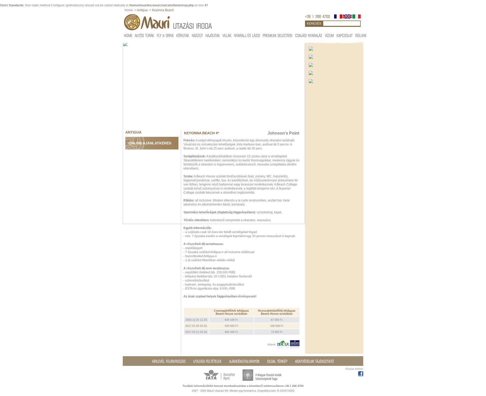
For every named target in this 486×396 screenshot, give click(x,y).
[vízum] (329, 35)
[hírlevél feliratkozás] (169, 361)
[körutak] (182, 35)
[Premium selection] (278, 35)
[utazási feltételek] (207, 361)
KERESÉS (314, 23)
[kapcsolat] (345, 35)
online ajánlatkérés (150, 143)
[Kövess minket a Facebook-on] (360, 373)
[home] (128, 35)
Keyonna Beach (163, 10)
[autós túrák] (144, 35)
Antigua (142, 10)
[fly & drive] (165, 35)
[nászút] (197, 35)
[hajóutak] (213, 35)
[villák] (227, 35)
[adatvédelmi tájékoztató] (314, 361)
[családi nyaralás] (308, 35)
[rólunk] (361, 35)
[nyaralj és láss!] (247, 35)
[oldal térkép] (277, 361)
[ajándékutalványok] (244, 361)
